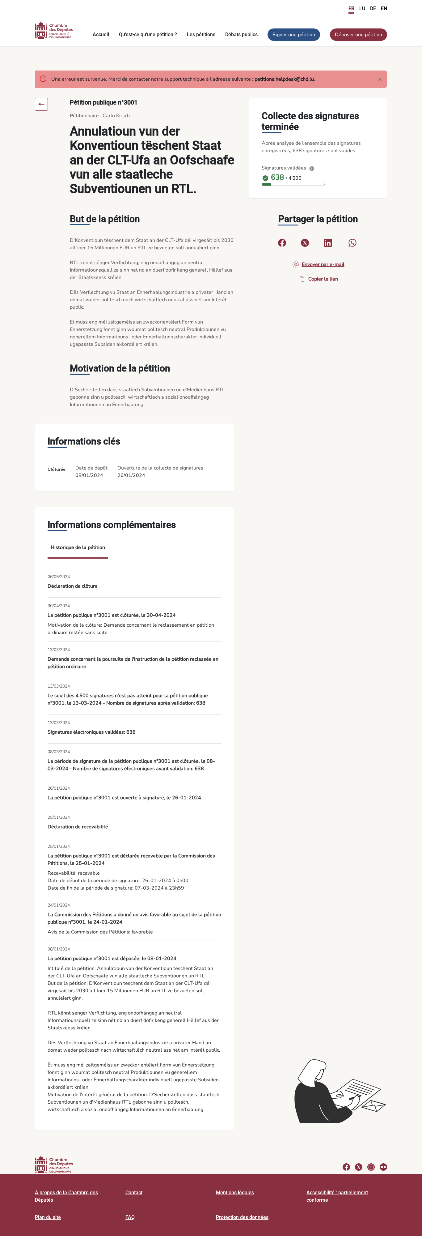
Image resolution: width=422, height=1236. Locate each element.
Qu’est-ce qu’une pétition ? (148, 34)
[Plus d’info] (312, 168)
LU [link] (362, 8)
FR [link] (351, 8)
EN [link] (384, 8)
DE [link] (373, 8)
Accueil (101, 34)
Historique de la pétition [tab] (78, 547)
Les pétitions (201, 34)
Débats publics (241, 34)
